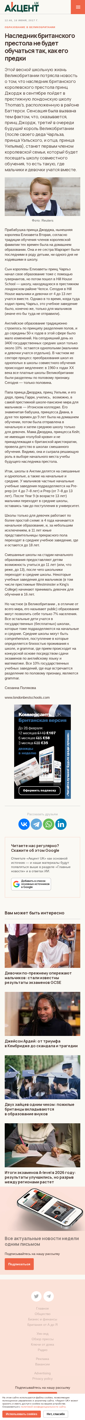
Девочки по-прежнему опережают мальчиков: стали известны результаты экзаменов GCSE (38, 977)
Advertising (42, 1373)
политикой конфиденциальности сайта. (43, 1406)
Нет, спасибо (56, 1414)
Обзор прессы (43, 1339)
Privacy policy (42, 1378)
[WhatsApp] (48, 824)
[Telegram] (36, 824)
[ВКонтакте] (24, 824)
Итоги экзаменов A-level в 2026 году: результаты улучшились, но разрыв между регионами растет (40, 1177)
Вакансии (42, 1364)
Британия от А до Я (42, 1325)
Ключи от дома (42, 1344)
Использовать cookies (21, 1414)
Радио (42, 1350)
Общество (43, 1314)
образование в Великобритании (30, 27)
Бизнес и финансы (42, 1319)
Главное (42, 1308)
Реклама (42, 1359)
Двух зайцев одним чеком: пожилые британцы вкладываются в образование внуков (39, 1109)
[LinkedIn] (61, 824)
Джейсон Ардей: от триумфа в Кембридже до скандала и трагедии (41, 1043)
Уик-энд (42, 1333)
